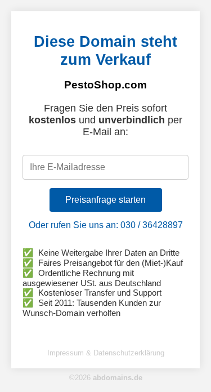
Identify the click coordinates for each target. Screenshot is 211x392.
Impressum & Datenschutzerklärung (105, 353)
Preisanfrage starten (105, 199)
